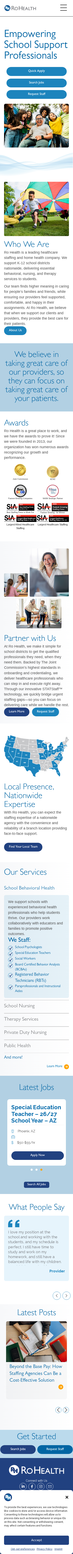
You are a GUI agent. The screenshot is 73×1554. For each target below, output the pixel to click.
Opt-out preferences (23, 1549)
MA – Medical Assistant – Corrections (29, 1114)
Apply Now (37, 1156)
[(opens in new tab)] (20, 470)
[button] (67, 1497)
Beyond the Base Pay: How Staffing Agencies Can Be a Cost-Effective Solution (28, 1374)
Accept (36, 1540)
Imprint (58, 1549)
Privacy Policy (45, 1549)
